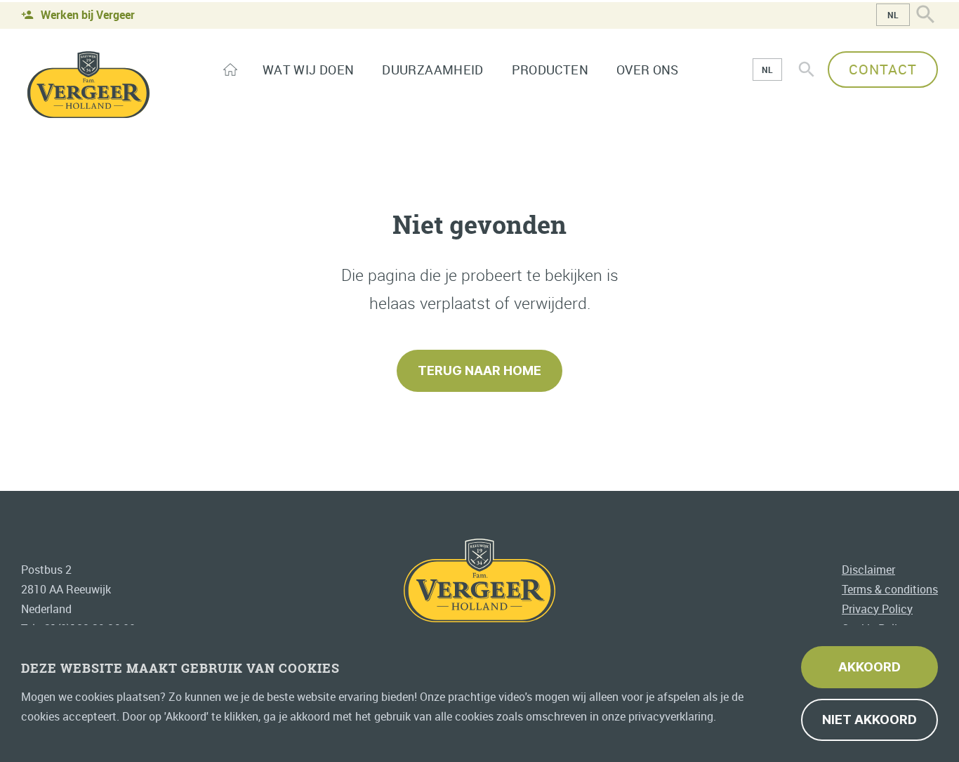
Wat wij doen (308, 69)
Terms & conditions (890, 588)
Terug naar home (479, 370)
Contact (883, 69)
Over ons (647, 69)
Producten (550, 69)
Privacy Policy (877, 608)
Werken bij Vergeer (88, 14)
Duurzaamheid (432, 69)
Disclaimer (868, 569)
